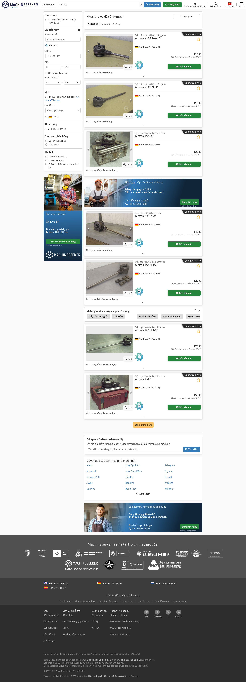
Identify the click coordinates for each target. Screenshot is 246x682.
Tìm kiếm (153, 4)
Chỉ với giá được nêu (57, 73)
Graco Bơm (127, 601)
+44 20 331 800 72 (58, 583)
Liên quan (187, 16)
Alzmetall (91, 471)
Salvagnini (170, 465)
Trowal (168, 477)
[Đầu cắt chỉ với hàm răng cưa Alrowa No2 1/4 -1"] (109, 100)
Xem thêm (144, 493)
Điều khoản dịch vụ (121, 676)
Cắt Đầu (118, 316)
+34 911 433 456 (57, 588)
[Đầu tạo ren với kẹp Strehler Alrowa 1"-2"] (109, 392)
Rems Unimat (195, 316)
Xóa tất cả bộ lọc (112, 24)
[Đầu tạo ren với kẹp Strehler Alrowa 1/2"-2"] (109, 149)
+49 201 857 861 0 (112, 583)
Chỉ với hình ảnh (58, 156)
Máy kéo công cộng (109, 601)
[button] (241, 4)
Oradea (129, 477)
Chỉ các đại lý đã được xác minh (63, 166)
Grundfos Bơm (162, 601)
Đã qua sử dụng (57, 128)
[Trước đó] (88, 51)
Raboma (129, 482)
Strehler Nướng (147, 316)
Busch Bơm (65, 601)
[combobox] (63, 110)
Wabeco (169, 482)
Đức (55, 116)
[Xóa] (141, 4)
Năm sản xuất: (52, 77)
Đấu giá (54, 144)
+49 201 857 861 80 (166, 583)
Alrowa (53, 45)
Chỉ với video (56, 160)
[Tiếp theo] (131, 51)
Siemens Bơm (179, 601)
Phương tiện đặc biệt (85, 601)
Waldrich (169, 488)
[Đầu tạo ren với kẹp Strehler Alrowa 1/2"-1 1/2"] (109, 278)
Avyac (89, 482)
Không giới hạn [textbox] (55, 110)
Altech (89, 465)
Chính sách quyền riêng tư (99, 676)
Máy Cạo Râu (132, 465)
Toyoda (169, 471)
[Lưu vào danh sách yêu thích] (199, 39)
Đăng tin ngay (189, 202)
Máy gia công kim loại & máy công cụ (62, 21)
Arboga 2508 (93, 477)
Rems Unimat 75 (172, 316)
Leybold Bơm (144, 601)
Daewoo (90, 488)
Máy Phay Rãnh (133, 471)
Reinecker (130, 488)
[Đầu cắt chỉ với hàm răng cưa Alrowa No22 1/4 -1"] (109, 51)
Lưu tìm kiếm (144, 424)
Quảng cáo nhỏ (57, 140)
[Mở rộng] (143, 76)
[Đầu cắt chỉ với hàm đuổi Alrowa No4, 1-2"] (109, 229)
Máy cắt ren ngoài (98, 316)
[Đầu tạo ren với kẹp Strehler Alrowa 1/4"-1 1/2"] (109, 343)
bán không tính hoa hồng (63, 241)
